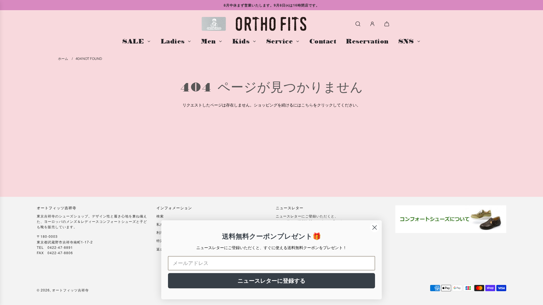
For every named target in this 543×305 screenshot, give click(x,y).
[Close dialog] (375, 227)
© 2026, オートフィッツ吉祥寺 (63, 289)
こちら (307, 105)
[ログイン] (372, 24)
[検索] (358, 24)
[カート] (387, 24)
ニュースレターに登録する (271, 281)
